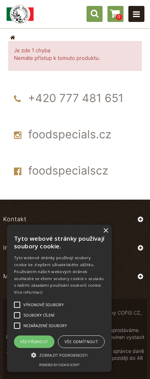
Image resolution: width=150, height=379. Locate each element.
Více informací (28, 292)
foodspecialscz (68, 170)
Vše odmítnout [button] (81, 341)
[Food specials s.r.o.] (20, 14)
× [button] (105, 230)
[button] (59, 354)
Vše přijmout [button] (34, 341)
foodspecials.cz (69, 134)
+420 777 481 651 (75, 98)
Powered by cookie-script (59, 365)
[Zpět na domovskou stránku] (12, 37)
